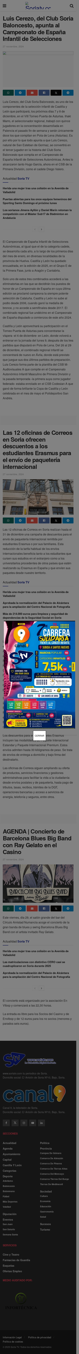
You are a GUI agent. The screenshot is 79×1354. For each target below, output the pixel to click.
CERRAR (39, 735)
